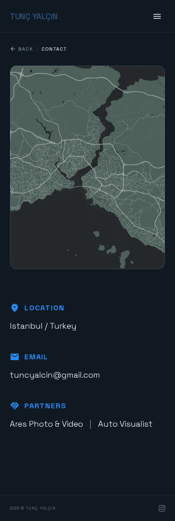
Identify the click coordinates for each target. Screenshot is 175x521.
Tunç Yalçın (34, 16)
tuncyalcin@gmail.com (55, 375)
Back (21, 49)
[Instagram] (162, 508)
